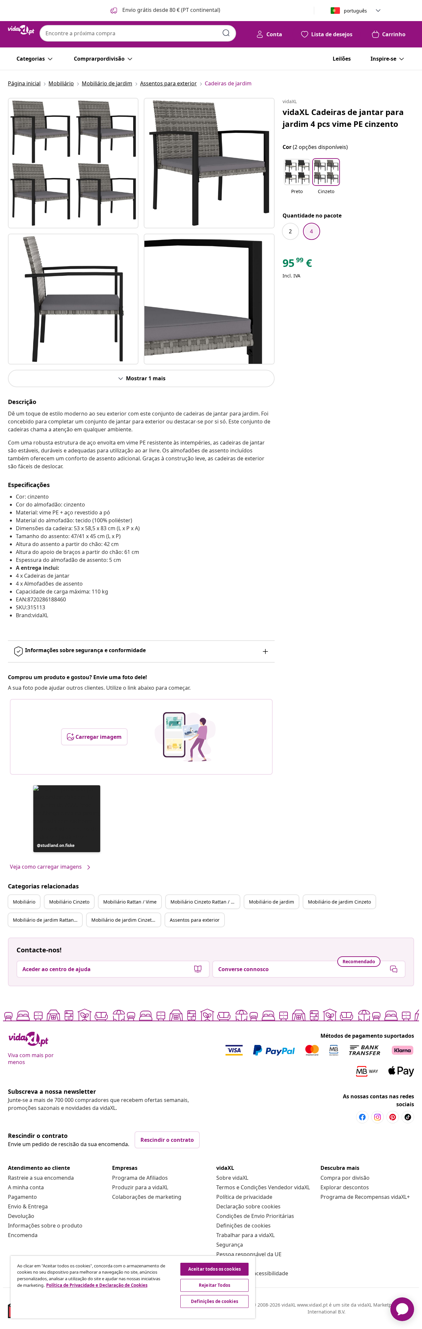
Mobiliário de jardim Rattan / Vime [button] (47, 920)
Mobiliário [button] (24, 902)
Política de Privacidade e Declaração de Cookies (96, 1285)
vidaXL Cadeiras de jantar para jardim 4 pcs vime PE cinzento (343, 117)
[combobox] (138, 33)
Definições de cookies (243, 1225)
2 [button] (290, 231)
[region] (133, 1287)
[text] (297, 265)
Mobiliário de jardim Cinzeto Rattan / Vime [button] (126, 920)
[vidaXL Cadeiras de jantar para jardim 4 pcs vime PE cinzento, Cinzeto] (73, 163)
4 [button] (311, 231)
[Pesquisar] (226, 33)
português (355, 11)
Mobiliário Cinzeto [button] (69, 902)
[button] (164, 10)
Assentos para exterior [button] (195, 920)
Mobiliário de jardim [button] (271, 902)
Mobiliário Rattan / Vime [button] (130, 902)
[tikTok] (408, 1117)
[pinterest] (392, 1117)
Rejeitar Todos (214, 1285)
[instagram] (377, 1117)
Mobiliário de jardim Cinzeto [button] (339, 902)
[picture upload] (185, 737)
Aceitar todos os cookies (214, 1269)
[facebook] (362, 1117)
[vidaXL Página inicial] (21, 30)
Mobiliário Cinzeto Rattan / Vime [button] (205, 902)
